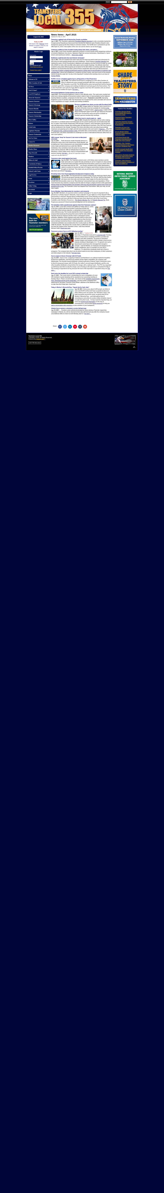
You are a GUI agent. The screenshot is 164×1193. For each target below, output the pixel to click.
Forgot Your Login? (36, 70)
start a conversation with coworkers (61, 305)
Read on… (102, 129)
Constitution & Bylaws (35, 164)
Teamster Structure (33, 101)
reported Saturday (100, 61)
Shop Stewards (32, 153)
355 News (31, 86)
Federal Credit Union (34, 171)
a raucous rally (101, 235)
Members (31, 156)
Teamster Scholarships (34, 116)
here (100, 46)
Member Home (32, 149)
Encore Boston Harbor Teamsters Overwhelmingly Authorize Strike (123, 133)
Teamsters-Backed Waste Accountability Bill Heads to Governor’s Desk (123, 113)
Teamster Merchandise (34, 112)
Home (30, 75)
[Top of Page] (134, 347)
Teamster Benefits (33, 109)
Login (30, 193)
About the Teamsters (34, 97)
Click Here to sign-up (36, 67)
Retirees (30, 123)
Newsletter (31, 182)
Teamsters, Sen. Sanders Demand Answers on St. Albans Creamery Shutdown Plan (124, 144)
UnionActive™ (40, 339)
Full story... (68, 171)
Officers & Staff (32, 160)
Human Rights (55, 76)
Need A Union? (32, 90)
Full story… (75, 89)
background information (88, 301)
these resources (98, 303)
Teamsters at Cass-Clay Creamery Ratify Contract (122, 128)
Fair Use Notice (32, 138)
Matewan (41, 44)
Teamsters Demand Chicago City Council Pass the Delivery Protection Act (124, 123)
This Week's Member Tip (82, 200)
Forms (30, 178)
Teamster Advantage (34, 105)
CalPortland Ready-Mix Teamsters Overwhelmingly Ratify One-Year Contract (123, 139)
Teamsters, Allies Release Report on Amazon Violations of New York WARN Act (124, 162)
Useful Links (32, 127)
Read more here (65, 228)
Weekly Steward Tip (99, 200)
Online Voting (32, 186)
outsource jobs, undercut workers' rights (65, 131)
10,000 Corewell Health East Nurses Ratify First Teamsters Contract (124, 150)
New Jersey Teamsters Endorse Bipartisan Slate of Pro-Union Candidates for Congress (124, 156)
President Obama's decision (83, 41)
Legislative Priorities (34, 131)
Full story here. (76, 253)
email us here (98, 110)
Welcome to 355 (32, 79)
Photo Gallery (32, 120)
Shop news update (77, 55)
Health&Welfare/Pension (35, 167)
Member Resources (33, 145)
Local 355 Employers (34, 94)
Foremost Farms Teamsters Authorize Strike (123, 118)
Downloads (31, 189)
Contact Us (31, 142)
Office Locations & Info (35, 83)
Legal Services (32, 175)
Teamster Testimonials (34, 134)
